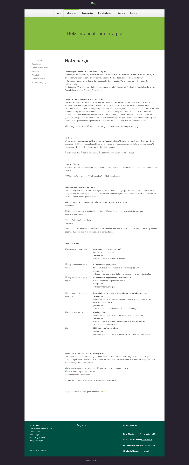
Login (101, 461)
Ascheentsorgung (39, 82)
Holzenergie (71, 13)
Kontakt (133, 13)
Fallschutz (36, 75)
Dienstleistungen (105, 13)
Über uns (121, 13)
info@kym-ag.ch (36, 441)
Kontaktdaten (146, 440)
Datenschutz (34, 450)
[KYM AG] (94, 3)
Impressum (43, 450)
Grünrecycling (87, 13)
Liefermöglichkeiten (40, 68)
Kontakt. (103, 392)
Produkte (35, 71)
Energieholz (36, 64)
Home (58, 13)
